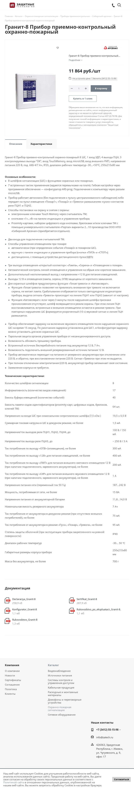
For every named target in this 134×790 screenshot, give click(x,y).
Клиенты (10, 693)
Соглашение (12, 684)
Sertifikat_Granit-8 (87, 599)
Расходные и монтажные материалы (63, 693)
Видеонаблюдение (59, 670)
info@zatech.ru (104, 737)
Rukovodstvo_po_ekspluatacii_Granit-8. (99, 609)
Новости (10, 675)
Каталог (53, 665)
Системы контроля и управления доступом (61, 681)
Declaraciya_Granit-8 (24, 599)
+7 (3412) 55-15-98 (107, 729)
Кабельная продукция (61, 687)
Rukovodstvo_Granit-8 (24, 619)
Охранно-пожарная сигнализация (59, 708)
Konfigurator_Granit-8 (24, 609)
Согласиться (121, 779)
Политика (11, 689)
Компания (12, 665)
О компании (12, 670)
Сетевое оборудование (61, 714)
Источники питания (60, 675)
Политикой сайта (13, 782)
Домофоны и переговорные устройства (64, 701)
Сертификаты (13, 680)
